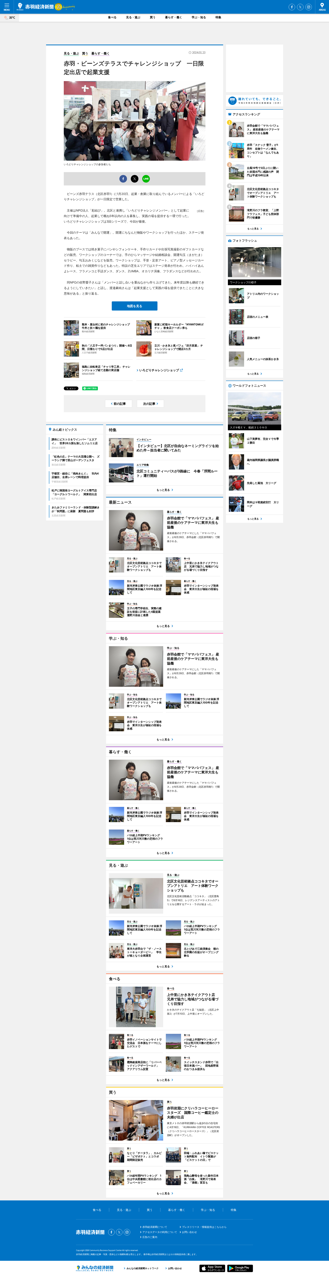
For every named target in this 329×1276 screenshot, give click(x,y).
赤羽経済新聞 (35, 6)
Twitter (300, 7)
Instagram (308, 7)
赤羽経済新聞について (154, 1226)
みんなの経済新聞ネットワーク (94, 1268)
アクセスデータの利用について (159, 1232)
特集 (218, 17)
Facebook (292, 7)
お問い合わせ (189, 1232)
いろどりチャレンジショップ (159, 370)
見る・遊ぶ (133, 17)
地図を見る (134, 306)
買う (153, 17)
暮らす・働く (173, 17)
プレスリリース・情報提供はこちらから (204, 1226)
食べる (112, 17)
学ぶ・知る (199, 17)
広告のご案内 (149, 1236)
